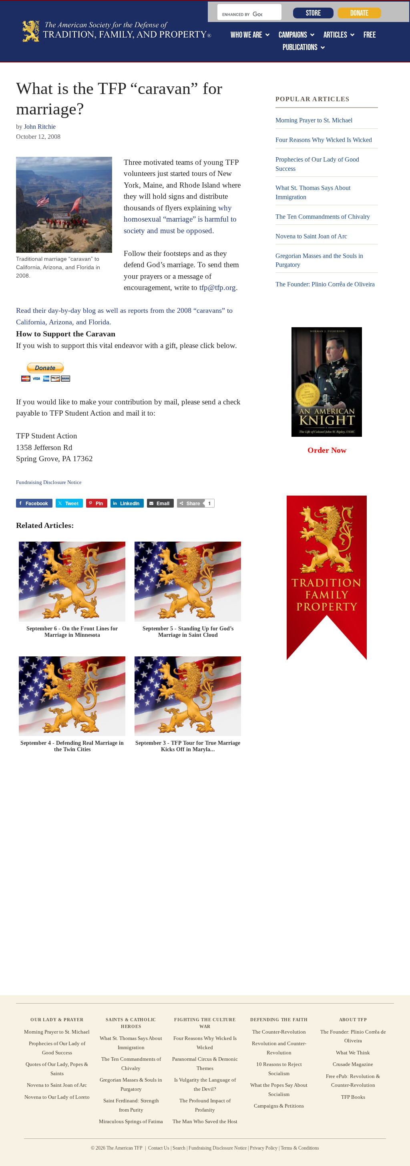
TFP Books (353, 1097)
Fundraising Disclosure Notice (218, 1148)
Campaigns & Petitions (279, 1106)
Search (179, 1148)
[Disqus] (129, 876)
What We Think (353, 1053)
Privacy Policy (263, 1148)
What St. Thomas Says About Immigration (312, 192)
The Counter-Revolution (279, 1032)
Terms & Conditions (300, 1148)
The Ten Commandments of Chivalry (322, 216)
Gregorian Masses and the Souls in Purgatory (319, 260)
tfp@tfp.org (217, 287)
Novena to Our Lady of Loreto (57, 1097)
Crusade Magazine (353, 1064)
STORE (313, 13)
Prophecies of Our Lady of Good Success (317, 164)
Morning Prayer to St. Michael (313, 120)
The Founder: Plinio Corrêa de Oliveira (325, 284)
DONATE (359, 13)
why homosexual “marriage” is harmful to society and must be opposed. (180, 219)
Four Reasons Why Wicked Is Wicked (323, 139)
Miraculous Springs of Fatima (131, 1121)
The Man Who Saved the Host (205, 1121)
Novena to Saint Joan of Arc (311, 236)
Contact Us (158, 1148)
